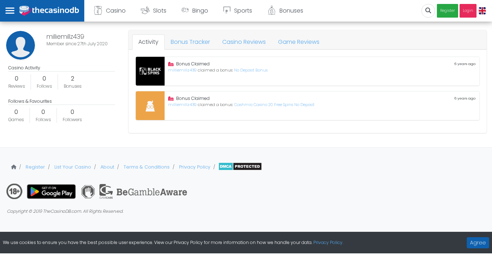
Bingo (200, 10)
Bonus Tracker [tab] (190, 42)
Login (468, 10)
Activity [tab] (148, 42)
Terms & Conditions (146, 167)
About (106, 167)
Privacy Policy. (328, 242)
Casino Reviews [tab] (244, 42)
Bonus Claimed (193, 64)
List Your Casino (72, 167)
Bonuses (291, 10)
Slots (159, 10)
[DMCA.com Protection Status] (240, 167)
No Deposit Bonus (251, 70)
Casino (116, 10)
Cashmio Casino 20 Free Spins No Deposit (274, 104)
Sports (243, 10)
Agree (478, 242)
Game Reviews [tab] (298, 42)
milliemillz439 (183, 70)
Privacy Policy (194, 167)
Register (447, 10)
